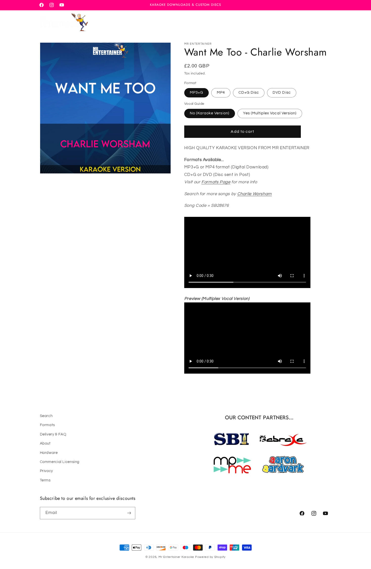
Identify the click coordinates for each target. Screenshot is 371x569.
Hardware (49, 453)
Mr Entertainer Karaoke (176, 557)
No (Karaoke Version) (209, 113)
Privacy (46, 471)
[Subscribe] (129, 513)
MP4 (221, 92)
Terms (45, 480)
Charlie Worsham (254, 194)
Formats (47, 425)
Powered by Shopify (210, 557)
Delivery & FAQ (53, 434)
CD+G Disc (248, 92)
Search (46, 416)
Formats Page (215, 182)
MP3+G (196, 92)
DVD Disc (281, 92)
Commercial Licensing (60, 462)
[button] (303, 22)
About (45, 444)
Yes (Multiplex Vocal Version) (270, 113)
